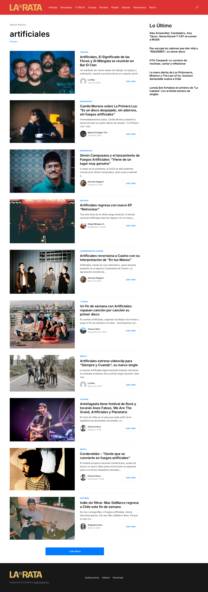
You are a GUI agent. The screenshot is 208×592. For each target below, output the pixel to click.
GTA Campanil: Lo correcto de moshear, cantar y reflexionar (168, 62)
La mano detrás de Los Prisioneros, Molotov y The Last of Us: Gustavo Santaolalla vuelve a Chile (171, 75)
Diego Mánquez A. (96, 224)
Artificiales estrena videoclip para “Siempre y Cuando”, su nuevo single (109, 363)
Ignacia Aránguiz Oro (97, 132)
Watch (83, 356)
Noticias (84, 201)
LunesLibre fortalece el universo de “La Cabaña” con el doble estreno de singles (174, 91)
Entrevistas (86, 101)
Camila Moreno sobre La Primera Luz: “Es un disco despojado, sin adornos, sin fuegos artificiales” (109, 110)
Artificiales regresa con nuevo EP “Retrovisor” (106, 207)
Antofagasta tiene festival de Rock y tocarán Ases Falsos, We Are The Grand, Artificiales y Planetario (108, 408)
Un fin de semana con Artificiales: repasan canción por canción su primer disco (106, 310)
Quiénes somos (92, 577)
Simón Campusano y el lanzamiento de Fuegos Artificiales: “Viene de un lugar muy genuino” (110, 159)
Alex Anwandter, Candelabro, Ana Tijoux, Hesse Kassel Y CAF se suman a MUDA (173, 36)
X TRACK (84, 301)
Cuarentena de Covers (91, 251)
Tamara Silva (94, 329)
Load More (75, 551)
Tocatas (84, 52)
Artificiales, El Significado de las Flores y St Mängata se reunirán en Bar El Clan (107, 61)
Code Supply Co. (41, 582)
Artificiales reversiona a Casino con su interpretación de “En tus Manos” (110, 258)
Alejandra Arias (95, 525)
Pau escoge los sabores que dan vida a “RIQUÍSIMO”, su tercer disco (174, 50)
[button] (197, 7)
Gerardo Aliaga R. (96, 181)
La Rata (91, 80)
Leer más (131, 81)
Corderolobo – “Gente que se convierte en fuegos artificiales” (105, 456)
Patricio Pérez (94, 427)
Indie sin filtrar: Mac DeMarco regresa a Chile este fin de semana (109, 505)
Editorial (84, 498)
